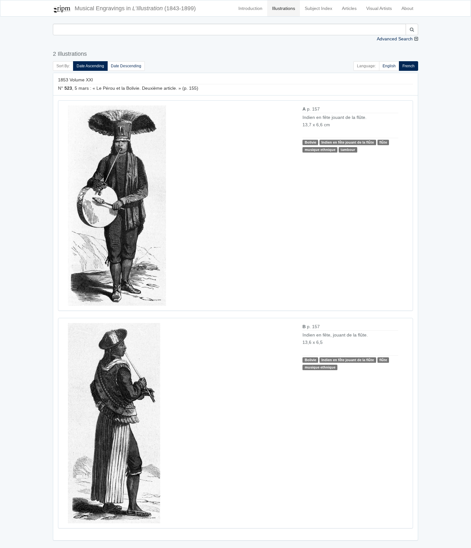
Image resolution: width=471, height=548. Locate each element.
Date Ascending (90, 66)
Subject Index (318, 8)
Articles (349, 8)
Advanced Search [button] (395, 38)
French (408, 66)
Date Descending (126, 66)
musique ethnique (320, 150)
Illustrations (283, 8)
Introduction (250, 8)
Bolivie (310, 142)
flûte (383, 142)
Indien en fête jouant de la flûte (347, 142)
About (407, 8)
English (389, 66)
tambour (348, 150)
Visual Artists (379, 8)
